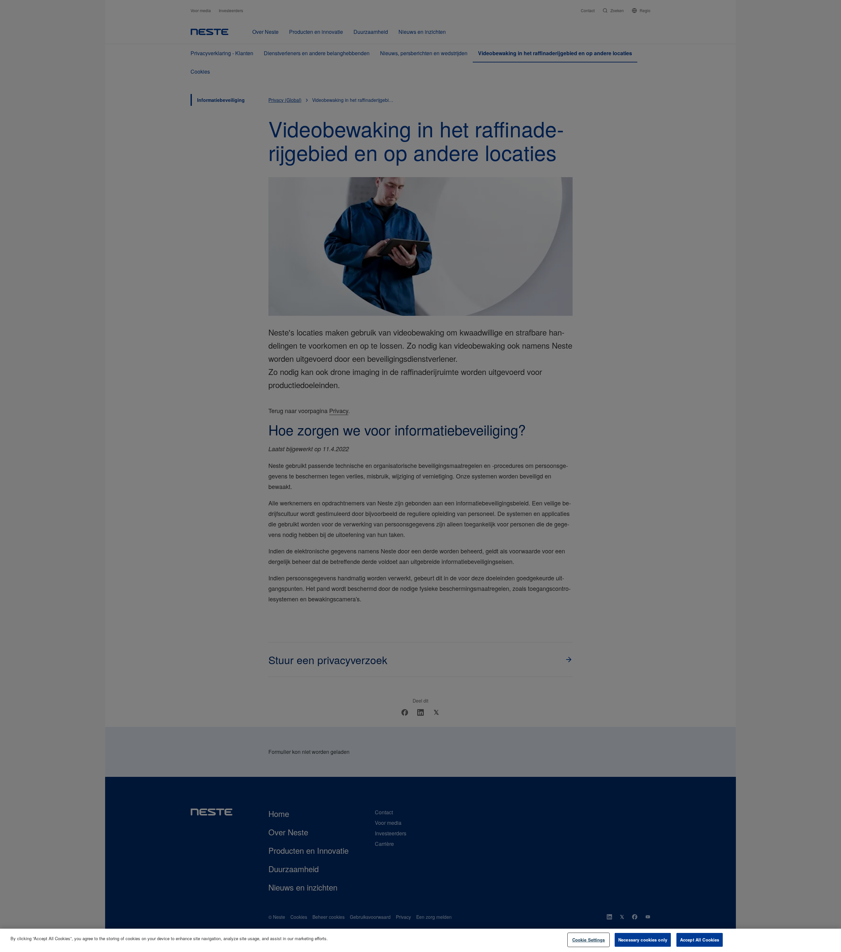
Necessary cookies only (642, 940)
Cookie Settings (588, 940)
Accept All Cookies (699, 940)
